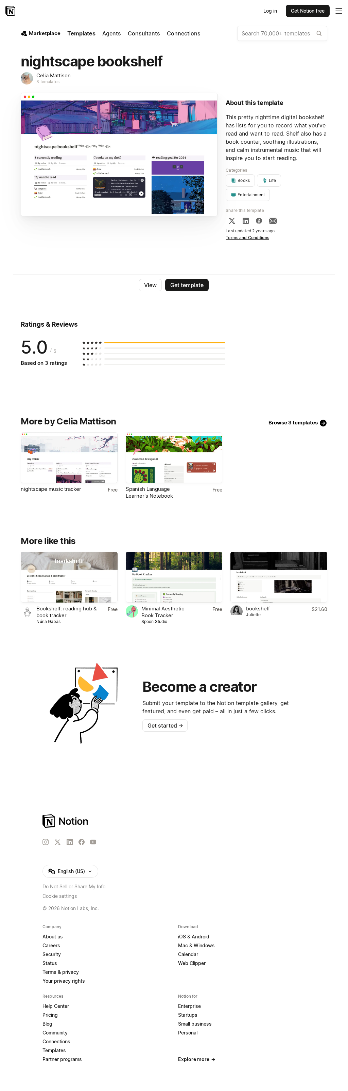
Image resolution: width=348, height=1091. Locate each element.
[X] (232, 221)
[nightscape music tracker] (69, 457)
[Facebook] (259, 221)
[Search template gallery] (319, 33)
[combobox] (282, 33)
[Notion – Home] (11, 11)
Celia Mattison (53, 75)
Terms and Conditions (247, 237)
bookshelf (258, 608)
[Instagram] (45, 842)
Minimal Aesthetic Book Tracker (162, 612)
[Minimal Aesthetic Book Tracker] (174, 577)
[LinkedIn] (245, 221)
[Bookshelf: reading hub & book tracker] (69, 577)
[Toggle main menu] (338, 10)
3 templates (47, 81)
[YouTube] (93, 842)
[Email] (272, 221)
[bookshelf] (278, 577)
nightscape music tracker (51, 489)
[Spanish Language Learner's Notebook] (174, 457)
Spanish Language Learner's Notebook (149, 492)
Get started (165, 725)
